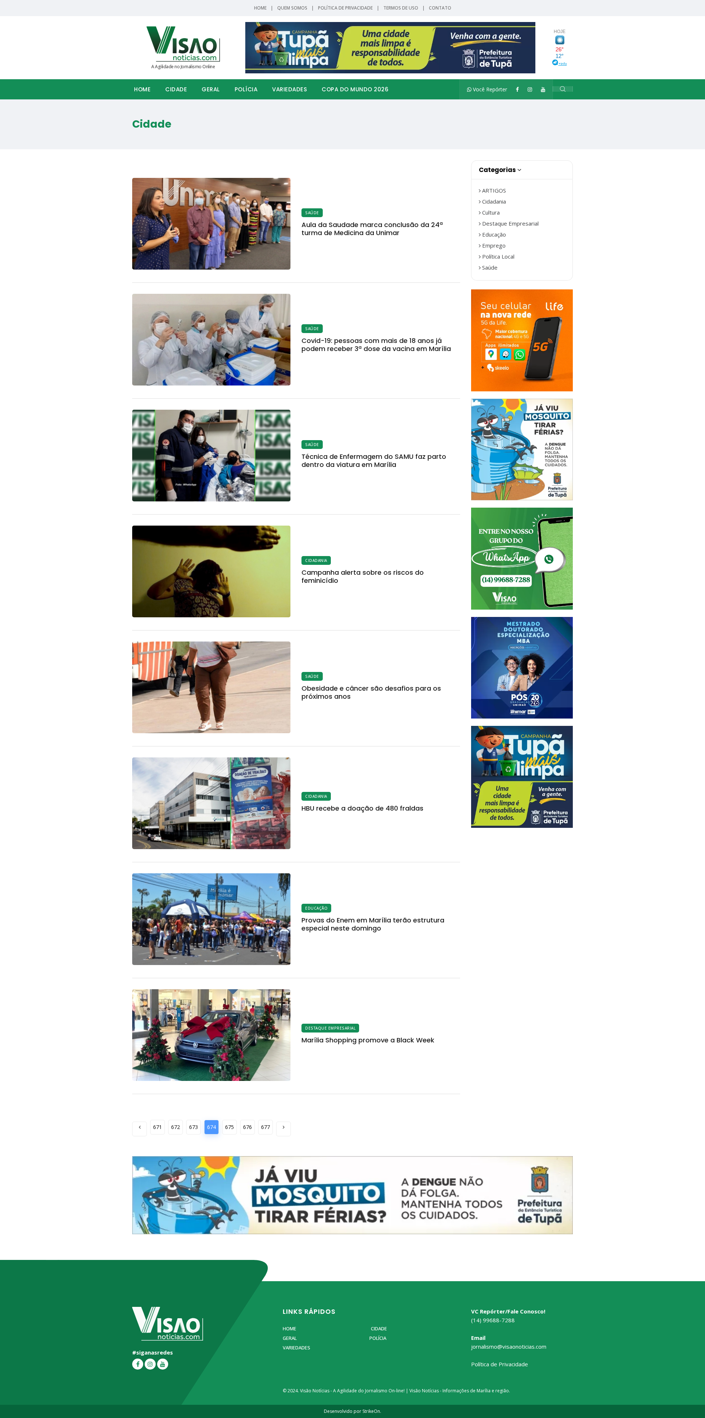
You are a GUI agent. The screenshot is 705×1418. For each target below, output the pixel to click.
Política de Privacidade (345, 8)
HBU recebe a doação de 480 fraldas (362, 808)
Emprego (493, 245)
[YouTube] (543, 89)
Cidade (176, 89)
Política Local (497, 256)
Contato (440, 8)
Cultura (490, 212)
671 (157, 1126)
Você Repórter (489, 89)
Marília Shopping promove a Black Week (367, 1040)
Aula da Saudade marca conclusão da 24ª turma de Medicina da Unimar (372, 228)
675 (229, 1126)
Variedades (289, 89)
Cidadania (316, 560)
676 (247, 1126)
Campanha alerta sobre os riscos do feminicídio (362, 576)
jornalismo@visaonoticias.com (508, 1346)
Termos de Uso (400, 8)
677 (265, 1126)
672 (175, 1126)
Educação (316, 908)
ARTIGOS (493, 190)
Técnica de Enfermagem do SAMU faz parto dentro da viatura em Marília (373, 460)
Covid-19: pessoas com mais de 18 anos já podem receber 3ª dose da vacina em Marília (376, 344)
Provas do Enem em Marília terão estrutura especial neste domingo (372, 924)
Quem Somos (292, 8)
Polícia (246, 89)
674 (211, 1126)
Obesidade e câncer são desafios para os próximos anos (371, 692)
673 (193, 1126)
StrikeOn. (371, 1411)
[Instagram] (530, 89)
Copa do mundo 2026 (355, 89)
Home (260, 8)
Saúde (312, 212)
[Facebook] (517, 89)
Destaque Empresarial (330, 1028)
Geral (211, 89)
